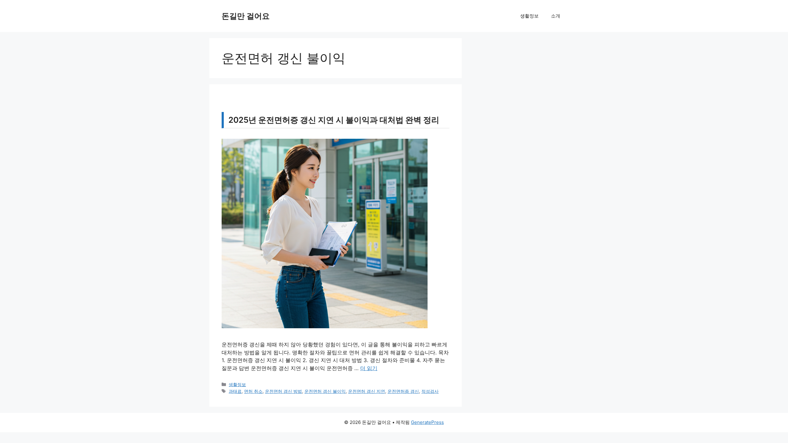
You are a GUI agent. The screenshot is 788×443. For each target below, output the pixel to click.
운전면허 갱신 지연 (366, 391)
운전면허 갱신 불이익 (325, 391)
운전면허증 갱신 (403, 391)
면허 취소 (253, 391)
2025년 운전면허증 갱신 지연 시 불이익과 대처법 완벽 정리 (333, 120)
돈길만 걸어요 (246, 16)
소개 (555, 16)
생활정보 (529, 16)
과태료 (235, 391)
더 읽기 (368, 368)
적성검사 (430, 391)
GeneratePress (427, 422)
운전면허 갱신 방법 (283, 391)
